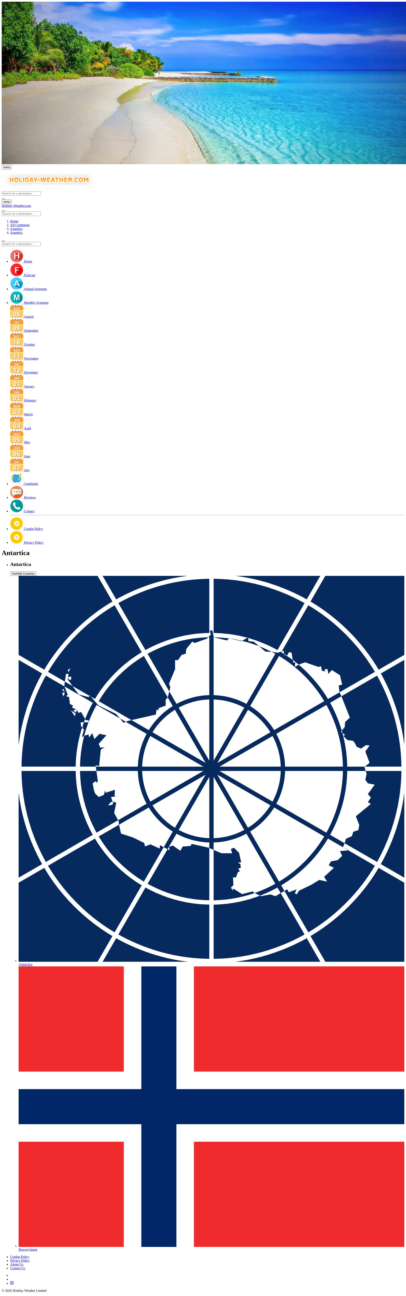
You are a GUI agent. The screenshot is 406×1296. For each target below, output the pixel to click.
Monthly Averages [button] (36, 302)
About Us (16, 1264)
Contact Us (17, 1268)
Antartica (16, 229)
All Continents (20, 225)
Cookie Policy (19, 1257)
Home (14, 221)
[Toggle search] (3, 198)
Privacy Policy (20, 1260)
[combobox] (21, 193)
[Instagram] (207, 1283)
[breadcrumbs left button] (3, 241)
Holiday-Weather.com (16, 206)
